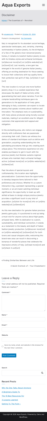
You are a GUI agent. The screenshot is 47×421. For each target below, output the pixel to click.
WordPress (23, 417)
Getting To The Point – (11, 404)
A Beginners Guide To (11, 392)
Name (4, 315)
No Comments (26, 38)
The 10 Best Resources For (13, 396)
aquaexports (8, 34)
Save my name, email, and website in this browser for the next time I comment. (23, 346)
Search (4, 368)
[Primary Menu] (43, 5)
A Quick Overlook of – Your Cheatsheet (27, 266)
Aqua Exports (16, 5)
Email (4, 325)
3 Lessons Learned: (10, 400)
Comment (6, 292)
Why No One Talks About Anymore (16, 388)
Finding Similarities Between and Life (18, 260)
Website (5, 335)
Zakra (39, 414)
